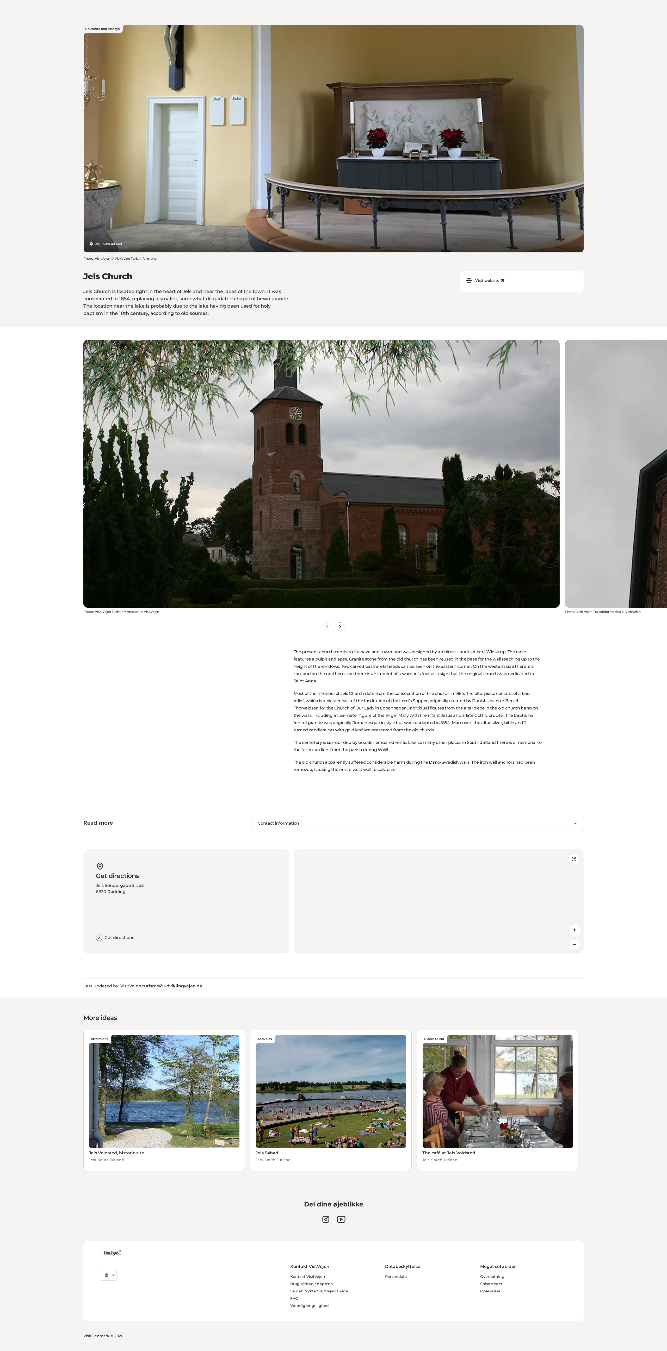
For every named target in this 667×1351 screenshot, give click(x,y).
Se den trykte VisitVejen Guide (319, 1291)
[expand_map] (573, 859)
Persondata (396, 1276)
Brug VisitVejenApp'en (311, 1283)
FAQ (294, 1298)
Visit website (487, 280)
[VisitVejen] (112, 1253)
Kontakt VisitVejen (307, 1276)
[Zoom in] (575, 930)
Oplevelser (490, 1291)
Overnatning (492, 1276)
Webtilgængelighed (309, 1305)
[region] (439, 901)
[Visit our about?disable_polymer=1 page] (341, 1219)
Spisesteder (491, 1283)
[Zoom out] (575, 944)
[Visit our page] (325, 1219)
